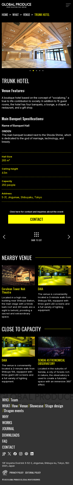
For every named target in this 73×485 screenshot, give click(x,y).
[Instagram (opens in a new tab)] (20, 454)
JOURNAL (8, 428)
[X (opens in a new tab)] (9, 454)
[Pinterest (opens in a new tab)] (26, 454)
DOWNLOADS (10, 435)
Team (14, 399)
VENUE (26, 15)
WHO (5, 399)
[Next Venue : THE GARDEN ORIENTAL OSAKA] (56, 236)
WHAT (15, 15)
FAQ (4, 441)
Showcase (36, 405)
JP (4, 453)
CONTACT (36, 219)
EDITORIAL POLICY (33, 472)
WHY (5, 416)
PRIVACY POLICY (16, 472)
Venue (24, 405)
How (15, 405)
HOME (5, 15)
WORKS (7, 422)
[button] (5, 44)
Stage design (54, 405)
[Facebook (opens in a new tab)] (15, 454)
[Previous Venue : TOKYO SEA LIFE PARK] (16, 236)
